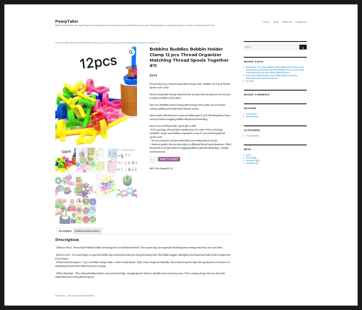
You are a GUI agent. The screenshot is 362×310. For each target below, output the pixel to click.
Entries (251, 158)
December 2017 (252, 117)
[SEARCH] (303, 47)
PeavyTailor (66, 21)
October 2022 (251, 114)
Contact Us (301, 22)
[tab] (65, 231)
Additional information (87, 231)
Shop (275, 22)
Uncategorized (252, 136)
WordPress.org (252, 163)
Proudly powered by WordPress (81, 296)
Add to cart (169, 159)
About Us (287, 22)
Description (65, 231)
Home (266, 22)
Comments (252, 160)
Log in (248, 155)
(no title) (249, 81)
